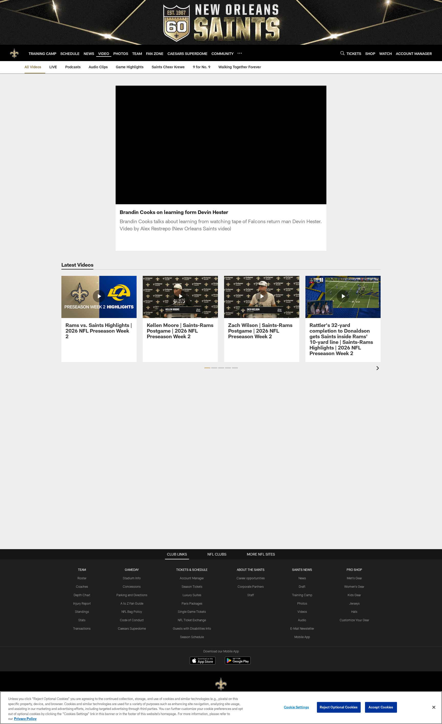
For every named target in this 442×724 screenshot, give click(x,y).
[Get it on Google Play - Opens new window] (237, 663)
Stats (81, 620)
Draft (302, 586)
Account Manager (192, 578)
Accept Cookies (381, 707)
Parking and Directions (131, 595)
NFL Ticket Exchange (192, 620)
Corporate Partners (251, 586)
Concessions (132, 586)
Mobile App (302, 637)
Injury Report (82, 603)
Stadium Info (132, 578)
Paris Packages (192, 603)
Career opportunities (251, 578)
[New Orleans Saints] (221, 684)
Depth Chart (82, 595)
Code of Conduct (132, 620)
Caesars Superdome (132, 628)
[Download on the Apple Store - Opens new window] (202, 661)
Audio (302, 620)
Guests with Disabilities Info (192, 628)
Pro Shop (354, 569)
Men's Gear (354, 578)
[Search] (342, 53)
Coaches (82, 586)
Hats (354, 611)
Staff (250, 595)
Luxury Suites (192, 595)
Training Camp (302, 595)
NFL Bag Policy (131, 611)
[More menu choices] (240, 53)
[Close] (433, 707)
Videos (302, 611)
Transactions (82, 628)
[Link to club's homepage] (14, 53)
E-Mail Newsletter (302, 628)
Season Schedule (192, 637)
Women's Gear (354, 586)
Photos (302, 603)
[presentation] (379, 368)
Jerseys (354, 603)
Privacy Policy (25, 719)
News (302, 578)
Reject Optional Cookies (339, 707)
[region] (221, 707)
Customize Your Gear (354, 620)
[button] (221, 145)
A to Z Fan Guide (131, 603)
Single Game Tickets (192, 611)
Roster (82, 578)
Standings (82, 611)
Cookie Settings (296, 707)
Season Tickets (192, 586)
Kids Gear (354, 595)
